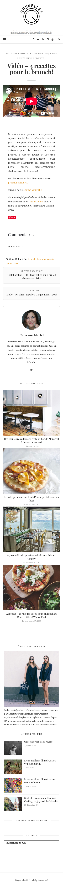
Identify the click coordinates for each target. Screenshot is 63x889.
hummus (41, 259)
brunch (31, 259)
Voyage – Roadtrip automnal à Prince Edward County (31, 557)
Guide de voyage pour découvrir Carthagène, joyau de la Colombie (41, 799)
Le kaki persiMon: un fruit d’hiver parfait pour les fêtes (31, 498)
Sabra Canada (35, 201)
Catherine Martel (19, 53)
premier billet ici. (18, 182)
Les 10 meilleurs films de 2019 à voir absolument (39, 781)
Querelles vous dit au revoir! (38, 741)
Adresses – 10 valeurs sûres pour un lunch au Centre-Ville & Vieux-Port (31, 615)
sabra (9, 263)
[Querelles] (31, 14)
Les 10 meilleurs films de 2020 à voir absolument (40, 762)
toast (16, 263)
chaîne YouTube (32, 190)
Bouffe (21, 58)
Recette (39, 58)
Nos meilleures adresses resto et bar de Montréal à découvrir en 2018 (31, 440)
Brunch (30, 58)
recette (50, 259)
